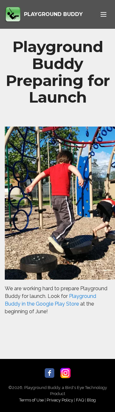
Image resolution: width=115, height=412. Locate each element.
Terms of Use (31, 400)
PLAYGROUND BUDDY (53, 14)
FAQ (80, 400)
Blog (91, 400)
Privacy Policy (60, 400)
